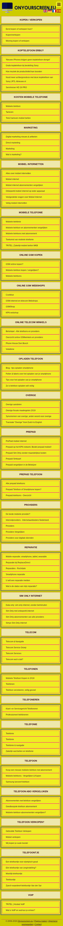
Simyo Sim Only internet (16, 623)
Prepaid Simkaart (13, 459)
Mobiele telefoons (13, 276)
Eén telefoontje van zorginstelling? (21, 868)
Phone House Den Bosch (17, 343)
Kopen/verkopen (13, 35)
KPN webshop (12, 313)
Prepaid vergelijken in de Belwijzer (21, 465)
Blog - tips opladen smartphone (19, 368)
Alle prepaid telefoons (15, 483)
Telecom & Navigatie (15, 641)
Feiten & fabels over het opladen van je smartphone (28, 374)
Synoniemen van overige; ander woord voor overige (28, 416)
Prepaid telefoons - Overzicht (18, 495)
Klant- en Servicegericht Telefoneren (22, 709)
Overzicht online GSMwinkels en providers (24, 337)
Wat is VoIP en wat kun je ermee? (20, 910)
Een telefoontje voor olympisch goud (22, 862)
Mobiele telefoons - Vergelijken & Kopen (23, 776)
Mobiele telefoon (13, 106)
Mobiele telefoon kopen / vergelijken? (22, 270)
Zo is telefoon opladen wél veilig (20, 386)
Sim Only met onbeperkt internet (20, 611)
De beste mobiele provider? (18, 514)
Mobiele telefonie (13, 222)
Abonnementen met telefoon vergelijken (23, 801)
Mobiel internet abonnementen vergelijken (24, 185)
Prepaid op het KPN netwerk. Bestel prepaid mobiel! (28, 447)
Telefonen (10, 684)
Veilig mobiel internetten (16, 203)
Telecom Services (13, 653)
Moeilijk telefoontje (14, 873)
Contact (38, 924)
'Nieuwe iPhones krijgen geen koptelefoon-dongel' (28, 60)
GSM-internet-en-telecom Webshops (22, 301)
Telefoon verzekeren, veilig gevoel (21, 690)
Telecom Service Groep (16, 647)
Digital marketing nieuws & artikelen (21, 137)
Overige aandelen (14, 404)
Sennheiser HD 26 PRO (16, 87)
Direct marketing (13, 143)
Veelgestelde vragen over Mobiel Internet (24, 197)
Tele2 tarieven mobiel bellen (18, 118)
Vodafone (10, 349)
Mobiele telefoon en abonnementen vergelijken (26, 228)
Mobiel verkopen (13, 837)
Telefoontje (11, 879)
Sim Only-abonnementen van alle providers (25, 617)
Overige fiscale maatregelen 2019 (21, 410)
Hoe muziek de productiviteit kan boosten (24, 71)
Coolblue (10, 295)
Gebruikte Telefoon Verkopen (18, 831)
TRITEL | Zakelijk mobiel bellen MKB (22, 245)
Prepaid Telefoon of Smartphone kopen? (23, 489)
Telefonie (10, 733)
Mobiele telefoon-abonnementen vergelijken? (26, 812)
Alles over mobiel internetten (18, 173)
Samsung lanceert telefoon (17, 782)
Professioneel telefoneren (17, 715)
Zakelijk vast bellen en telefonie (19, 751)
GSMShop (10, 307)
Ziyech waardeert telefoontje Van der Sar (24, 885)
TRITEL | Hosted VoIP (15, 904)
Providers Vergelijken (15, 532)
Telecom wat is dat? (14, 659)
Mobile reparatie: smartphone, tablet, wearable (26, 556)
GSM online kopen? (14, 264)
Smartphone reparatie (15, 574)
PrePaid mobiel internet (16, 441)
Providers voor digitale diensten (20, 538)
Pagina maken (40, 921)
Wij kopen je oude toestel (17, 843)
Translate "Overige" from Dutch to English (24, 422)
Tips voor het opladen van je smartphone (24, 380)
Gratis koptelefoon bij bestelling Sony (22, 65)
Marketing (10, 149)
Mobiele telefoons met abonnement (21, 233)
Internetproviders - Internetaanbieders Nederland (27, 520)
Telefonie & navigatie (15, 745)
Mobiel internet (12, 179)
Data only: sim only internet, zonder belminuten (26, 605)
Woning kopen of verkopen (17, 41)
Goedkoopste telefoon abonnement (21, 806)
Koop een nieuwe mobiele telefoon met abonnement (29, 770)
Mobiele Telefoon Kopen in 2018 (20, 678)
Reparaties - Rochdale (16, 568)
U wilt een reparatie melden (18, 580)
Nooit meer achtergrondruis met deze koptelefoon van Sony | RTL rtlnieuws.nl (29, 79)
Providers (10, 526)
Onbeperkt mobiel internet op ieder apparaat (25, 191)
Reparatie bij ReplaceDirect (18, 562)
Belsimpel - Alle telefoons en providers (22, 331)
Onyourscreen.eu (25, 921)
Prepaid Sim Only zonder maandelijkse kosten (26, 453)
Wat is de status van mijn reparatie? (21, 586)
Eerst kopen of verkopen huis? (19, 29)
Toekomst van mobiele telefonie (20, 239)
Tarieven (9, 112)
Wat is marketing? (13, 154)
